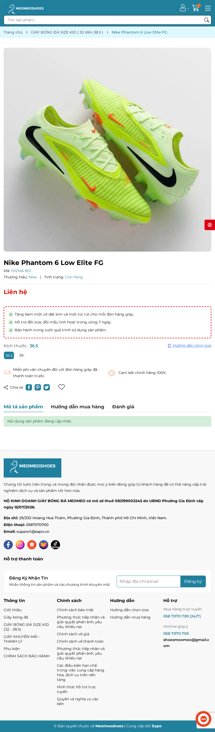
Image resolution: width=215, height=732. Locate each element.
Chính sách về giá (73, 634)
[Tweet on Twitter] (47, 387)
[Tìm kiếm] (206, 19)
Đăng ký (193, 581)
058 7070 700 (176, 633)
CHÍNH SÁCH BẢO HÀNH (27, 656)
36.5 (9, 355)
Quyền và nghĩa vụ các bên (78, 701)
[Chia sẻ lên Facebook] (29, 387)
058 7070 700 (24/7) (182, 616)
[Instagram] (20, 544)
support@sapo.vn (33, 531)
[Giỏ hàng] (196, 7)
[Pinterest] (38, 387)
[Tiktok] (55, 544)
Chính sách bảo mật (75, 610)
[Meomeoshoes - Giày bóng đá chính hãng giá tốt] (26, 7)
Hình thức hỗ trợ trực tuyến (76, 689)
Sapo (157, 726)
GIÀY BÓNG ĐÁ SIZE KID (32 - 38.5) (26, 627)
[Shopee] (31, 544)
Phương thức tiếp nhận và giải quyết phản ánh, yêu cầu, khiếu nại (81, 622)
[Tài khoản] (182, 7)
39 (21, 355)
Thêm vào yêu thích (62, 387)
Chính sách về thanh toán (80, 641)
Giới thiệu (13, 610)
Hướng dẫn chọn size (129, 610)
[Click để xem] (107, 149)
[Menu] (207, 7)
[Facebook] (8, 544)
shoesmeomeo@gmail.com (186, 642)
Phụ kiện (12, 648)
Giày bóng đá (16, 617)
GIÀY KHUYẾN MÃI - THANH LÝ (22, 639)
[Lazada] (43, 544)
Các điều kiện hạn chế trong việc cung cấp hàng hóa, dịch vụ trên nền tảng (80, 672)
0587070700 (37, 524)
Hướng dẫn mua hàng (130, 617)
